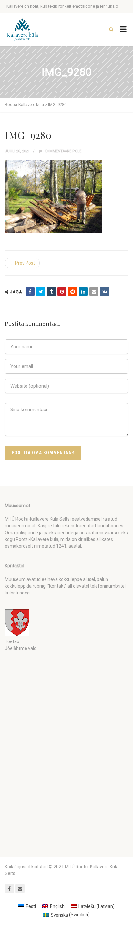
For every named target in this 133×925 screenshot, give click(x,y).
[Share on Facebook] (30, 291)
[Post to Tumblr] (51, 291)
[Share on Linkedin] (83, 291)
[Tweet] (40, 291)
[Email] (93, 291)
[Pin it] (61, 291)
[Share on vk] (104, 291)
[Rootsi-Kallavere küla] (22, 29)
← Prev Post (22, 262)
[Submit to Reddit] (72, 291)
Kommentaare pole (62, 151)
